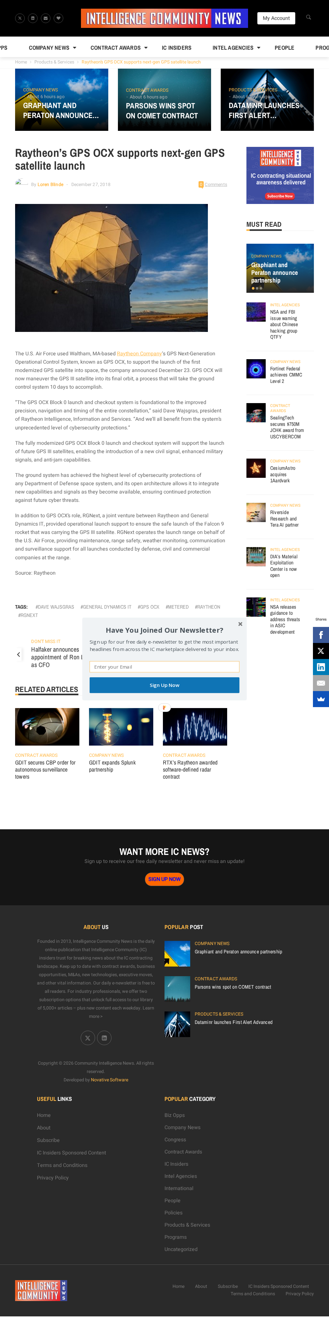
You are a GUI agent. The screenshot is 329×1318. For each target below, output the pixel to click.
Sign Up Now (164, 685)
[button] (164, 630)
